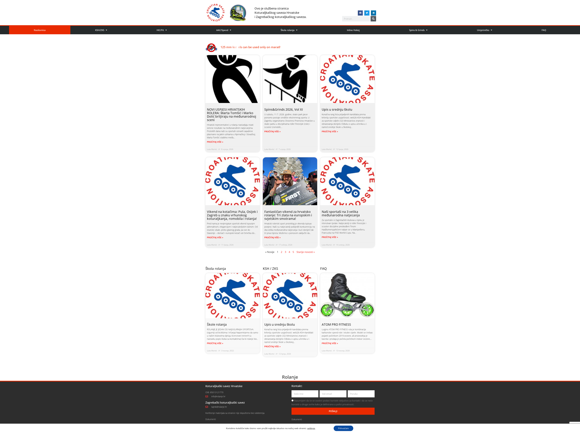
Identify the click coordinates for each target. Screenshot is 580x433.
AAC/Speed (222, 30)
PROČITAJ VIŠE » (215, 141)
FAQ (544, 30)
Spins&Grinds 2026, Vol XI (283, 109)
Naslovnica (40, 30)
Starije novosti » (305, 252)
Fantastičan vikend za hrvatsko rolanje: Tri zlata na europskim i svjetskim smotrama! (288, 215)
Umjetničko (483, 30)
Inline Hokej (353, 30)
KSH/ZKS (99, 30)
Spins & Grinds (417, 30)
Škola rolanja (288, 30)
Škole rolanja (217, 324)
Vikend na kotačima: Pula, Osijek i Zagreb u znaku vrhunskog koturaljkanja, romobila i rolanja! (232, 215)
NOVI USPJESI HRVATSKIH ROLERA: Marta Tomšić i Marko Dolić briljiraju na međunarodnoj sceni (231, 114)
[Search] (373, 18)
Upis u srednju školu (337, 109)
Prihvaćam (343, 428)
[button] (360, 13)
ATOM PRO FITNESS (336, 324)
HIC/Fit (160, 30)
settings (311, 428)
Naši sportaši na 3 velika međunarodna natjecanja (341, 213)
